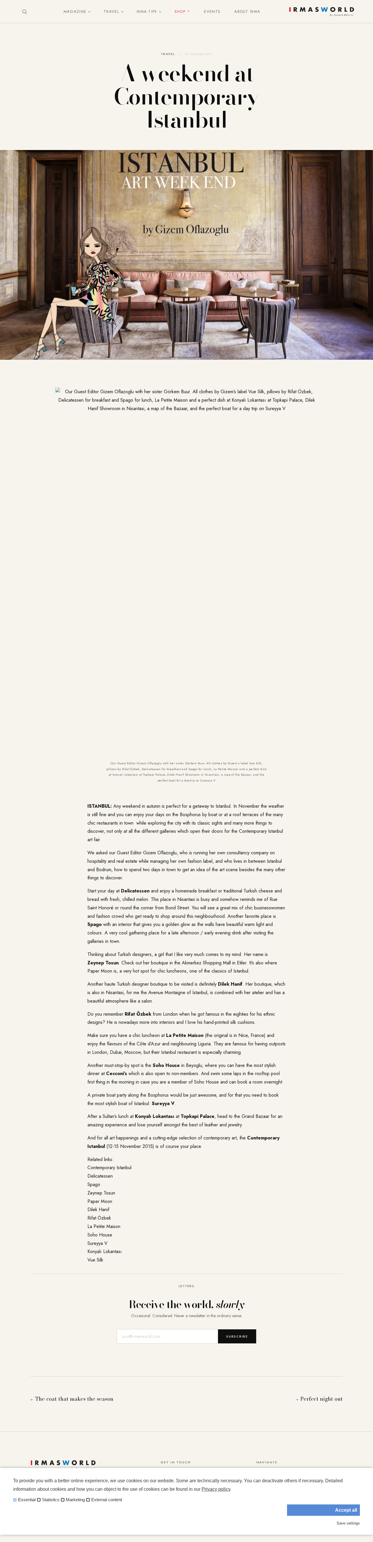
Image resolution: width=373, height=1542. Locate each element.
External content (106, 1500)
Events (212, 11)
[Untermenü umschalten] (88, 12)
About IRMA (247, 11)
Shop (180, 11)
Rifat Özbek (99, 1218)
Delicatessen (100, 1176)
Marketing (75, 1500)
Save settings (348, 1523)
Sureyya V (97, 1243)
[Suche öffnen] (24, 11)
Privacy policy (216, 1489)
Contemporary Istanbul (109, 1167)
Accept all (346, 1510)
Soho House (99, 1235)
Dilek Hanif (98, 1209)
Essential (27, 1500)
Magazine (75, 11)
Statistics (50, 1500)
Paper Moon (99, 1201)
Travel (111, 11)
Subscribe (237, 1336)
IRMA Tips (147, 11)
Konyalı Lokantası (104, 1251)
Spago (93, 1184)
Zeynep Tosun (101, 1193)
